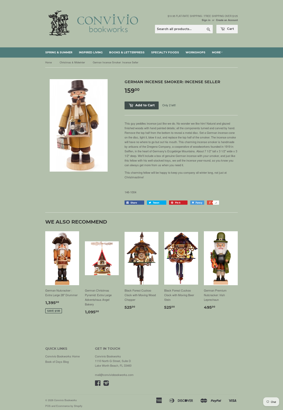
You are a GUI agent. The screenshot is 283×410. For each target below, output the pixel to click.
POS (48, 406)
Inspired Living (91, 52)
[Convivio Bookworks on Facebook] (98, 384)
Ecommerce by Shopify (69, 406)
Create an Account (227, 20)
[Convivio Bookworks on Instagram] (106, 384)
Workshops (195, 52)
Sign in (206, 20)
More (216, 52)
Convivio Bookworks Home (62, 356)
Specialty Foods (165, 52)
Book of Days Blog (57, 362)
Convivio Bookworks (65, 400)
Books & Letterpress (127, 52)
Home (48, 62)
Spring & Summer (58, 52)
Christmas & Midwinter (72, 62)
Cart (230, 29)
